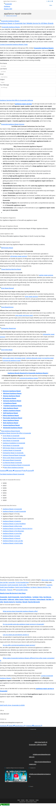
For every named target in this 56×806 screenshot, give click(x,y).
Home (18, 800)
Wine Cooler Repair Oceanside (12, 458)
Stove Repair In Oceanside (11, 445)
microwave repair (19, 358)
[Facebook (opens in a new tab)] (49, 1)
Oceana (51, 580)
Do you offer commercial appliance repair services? (19, 645)
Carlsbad (35, 597)
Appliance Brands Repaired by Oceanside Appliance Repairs (28, 373)
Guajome (49, 585)
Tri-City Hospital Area (22, 582)
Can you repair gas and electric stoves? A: (16, 635)
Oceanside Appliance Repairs (11, 27)
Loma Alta (11, 582)
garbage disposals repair (33, 358)
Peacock (9, 590)
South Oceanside (12, 585)
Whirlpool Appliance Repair (12, 393)
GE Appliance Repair (9, 398)
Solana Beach (40, 599)
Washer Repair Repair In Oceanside (14, 438)
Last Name (3, 69)
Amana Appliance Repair (11, 425)
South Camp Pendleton (7, 587)
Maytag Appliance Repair (11, 396)
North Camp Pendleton (22, 587)
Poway (26, 599)
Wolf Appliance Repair (10, 413)
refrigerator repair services (18, 256)
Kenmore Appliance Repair (12, 391)
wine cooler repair (8, 358)
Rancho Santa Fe (9, 602)
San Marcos (47, 597)
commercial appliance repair (12, 360)
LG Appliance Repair (10, 403)
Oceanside (3, 585)
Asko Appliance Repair (10, 408)
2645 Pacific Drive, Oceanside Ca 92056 (12, 705)
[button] (28, 611)
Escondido (3, 599)
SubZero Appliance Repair (12, 410)
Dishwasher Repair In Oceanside (13, 453)
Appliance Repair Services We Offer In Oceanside (15, 433)
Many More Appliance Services (13, 467)
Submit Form (4, 97)
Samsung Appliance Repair (12, 401)
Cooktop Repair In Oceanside (12, 450)
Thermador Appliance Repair (12, 418)
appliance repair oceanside (11, 15)
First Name (3, 63)
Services (22, 800)
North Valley (22, 585)
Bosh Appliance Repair (10, 423)
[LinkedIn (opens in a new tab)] (52, 1)
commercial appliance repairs (28, 378)
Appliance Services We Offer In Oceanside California (16, 100)
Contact (37, 800)
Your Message (4, 85)
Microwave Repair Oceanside (12, 460)
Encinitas (33, 599)
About (27, 800)
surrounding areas (21, 590)
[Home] (4, 15)
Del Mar (48, 599)
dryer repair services (31, 296)
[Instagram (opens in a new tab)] (50, 1)
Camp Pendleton (25, 597)
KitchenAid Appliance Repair (12, 428)
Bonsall (24, 602)
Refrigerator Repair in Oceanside (13, 448)
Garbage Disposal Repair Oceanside (14, 455)
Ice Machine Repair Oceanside (12, 462)
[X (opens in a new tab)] (47, 1)
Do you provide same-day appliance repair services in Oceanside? (23, 624)
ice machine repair (48, 358)
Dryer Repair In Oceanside (11, 436)
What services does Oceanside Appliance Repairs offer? (20, 611)
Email (1, 74)
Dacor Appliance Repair (11, 420)
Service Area (31, 800)
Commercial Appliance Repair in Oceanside (16, 465)
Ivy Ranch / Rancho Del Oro (39, 587)
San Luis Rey (4, 582)
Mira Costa (45, 580)
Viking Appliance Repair (11, 415)
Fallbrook (11, 599)
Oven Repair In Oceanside (11, 440)
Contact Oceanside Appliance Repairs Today (14, 44)
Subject (2, 79)
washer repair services (46, 275)
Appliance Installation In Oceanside (14, 443)
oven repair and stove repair (24, 315)
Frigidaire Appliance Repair (12, 406)
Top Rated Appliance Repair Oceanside (12, 474)
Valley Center (19, 599)
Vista (41, 597)
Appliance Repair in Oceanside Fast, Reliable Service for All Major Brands (26, 23)
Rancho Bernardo (34, 602)
